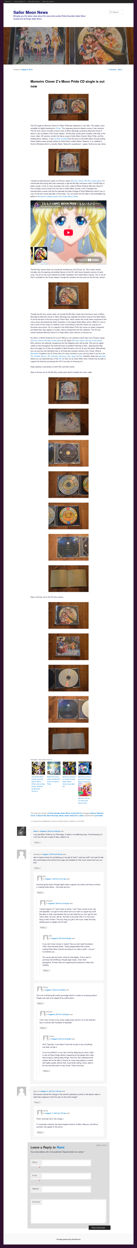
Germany (62, 356)
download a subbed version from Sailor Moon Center (57, 196)
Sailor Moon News (48, 1)
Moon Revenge (52, 815)
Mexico (44, 356)
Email (36, 1176)
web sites (102, 356)
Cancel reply (101, 1145)
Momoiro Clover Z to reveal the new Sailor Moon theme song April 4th (69, 781)
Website (35, 1188)
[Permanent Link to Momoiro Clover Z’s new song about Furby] (85, 796)
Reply (37, 842)
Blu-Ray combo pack (93, 180)
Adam (81, 815)
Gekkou (93, 813)
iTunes (58, 128)
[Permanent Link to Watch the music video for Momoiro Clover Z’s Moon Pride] (54, 774)
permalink (99, 815)
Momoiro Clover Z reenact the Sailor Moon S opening (84, 779)
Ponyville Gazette (33, 1)
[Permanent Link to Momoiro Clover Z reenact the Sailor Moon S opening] (85, 774)
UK (49, 356)
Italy (68, 356)
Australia (54, 356)
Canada (37, 356)
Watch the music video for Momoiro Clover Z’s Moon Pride (53, 780)
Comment (36, 1201)
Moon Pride (42, 815)
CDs (60, 358)
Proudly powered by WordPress (68, 1239)
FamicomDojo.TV (19, 1)
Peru (80, 356)
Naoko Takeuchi (71, 815)
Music (61, 815)
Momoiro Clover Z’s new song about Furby (84, 800)
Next (121, 69)
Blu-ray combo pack (93, 340)
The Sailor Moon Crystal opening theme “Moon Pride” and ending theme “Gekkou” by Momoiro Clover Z (38, 783)
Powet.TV (8, 1)
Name (36, 1163)
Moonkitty (34, 353)
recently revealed (61, 138)
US (32, 356)
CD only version (77, 180)
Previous (111, 69)
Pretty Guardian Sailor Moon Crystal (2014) (64, 813)
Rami (35, 831)
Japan (73, 356)
